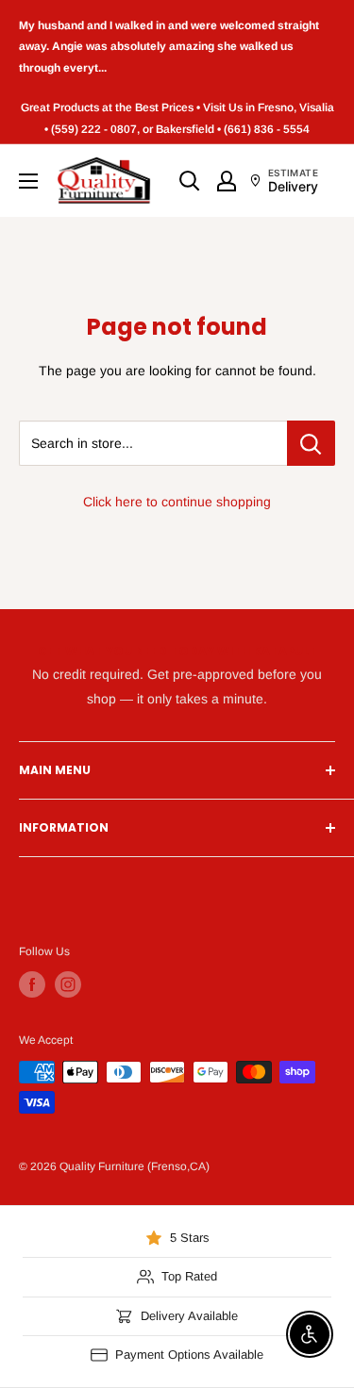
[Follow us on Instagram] (68, 984)
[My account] (226, 181)
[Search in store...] (311, 443)
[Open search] (189, 181)
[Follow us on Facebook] (32, 984)
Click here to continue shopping (177, 501)
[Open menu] (28, 181)
